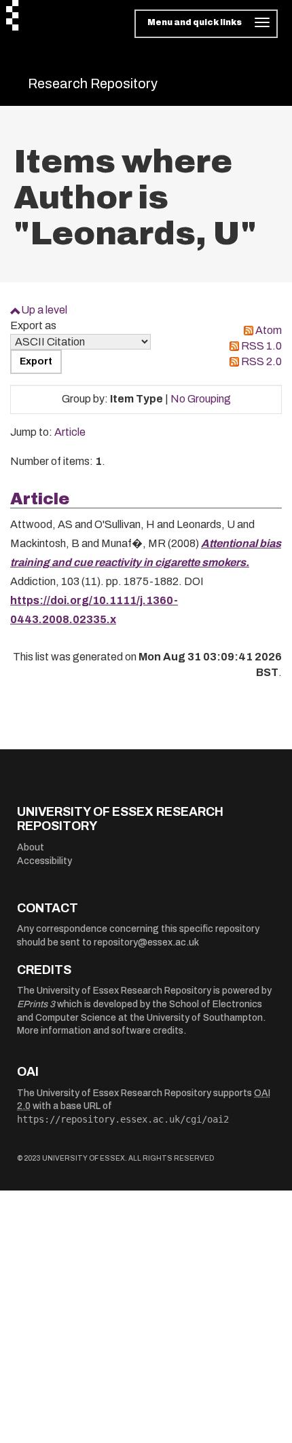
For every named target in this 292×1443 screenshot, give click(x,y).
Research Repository (93, 83)
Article (70, 432)
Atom (268, 330)
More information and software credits (100, 1031)
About (30, 847)
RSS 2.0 (261, 361)
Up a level (44, 310)
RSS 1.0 (261, 346)
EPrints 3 (36, 1004)
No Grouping (200, 399)
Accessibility (44, 861)
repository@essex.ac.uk (146, 942)
